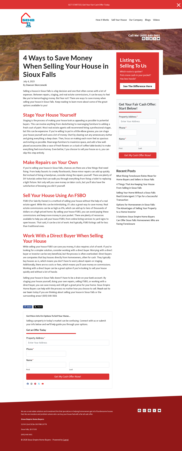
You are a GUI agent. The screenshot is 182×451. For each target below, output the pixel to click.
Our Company (136, 20)
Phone (30, 349)
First (28, 369)
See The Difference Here (137, 86)
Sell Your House (119, 20)
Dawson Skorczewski (36, 85)
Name (29, 360)
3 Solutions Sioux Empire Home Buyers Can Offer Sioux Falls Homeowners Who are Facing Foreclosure (137, 220)
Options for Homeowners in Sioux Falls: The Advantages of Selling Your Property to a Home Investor (136, 208)
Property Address (35, 338)
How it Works (102, 20)
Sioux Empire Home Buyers (32, 419)
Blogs (148, 20)
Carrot (66, 439)
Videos (156, 20)
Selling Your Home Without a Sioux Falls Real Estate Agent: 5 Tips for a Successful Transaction (136, 196)
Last (71, 369)
